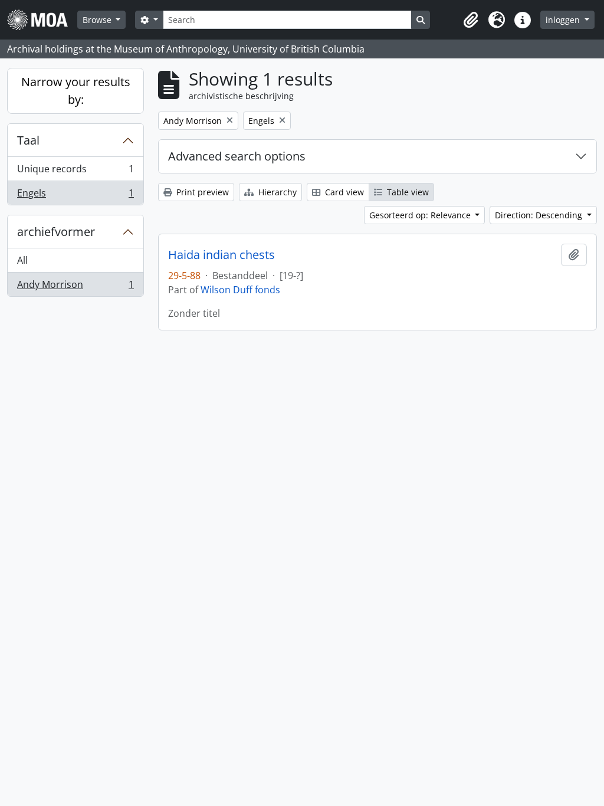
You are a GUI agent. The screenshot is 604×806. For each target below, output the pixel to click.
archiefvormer (56, 232)
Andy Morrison (75, 287)
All (22, 260)
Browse (98, 19)
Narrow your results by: (75, 90)
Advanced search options (237, 156)
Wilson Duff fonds (240, 289)
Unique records (75, 171)
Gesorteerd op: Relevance (421, 215)
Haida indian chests (221, 255)
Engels (75, 195)
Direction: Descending (540, 215)
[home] (42, 20)
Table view (407, 192)
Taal (28, 140)
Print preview (201, 192)
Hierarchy (276, 192)
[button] (471, 20)
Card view (343, 192)
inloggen (564, 19)
